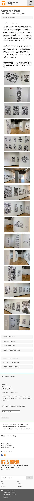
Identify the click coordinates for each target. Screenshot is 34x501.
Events (2, 481)
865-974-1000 (5, 469)
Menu (31, 3)
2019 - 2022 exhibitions (12, 350)
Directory (19, 484)
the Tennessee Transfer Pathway (10, 496)
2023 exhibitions (9, 345)
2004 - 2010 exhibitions (12, 367)
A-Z (18, 481)
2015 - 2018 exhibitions (11, 358)
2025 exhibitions (9, 337)
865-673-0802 (9, 451)
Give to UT (3, 486)
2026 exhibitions (9, 18)
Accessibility (19, 486)
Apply (2, 483)
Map (2, 484)
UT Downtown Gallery (12, 3)
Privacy (18, 483)
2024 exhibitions (9, 341)
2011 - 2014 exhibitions (11, 362)
